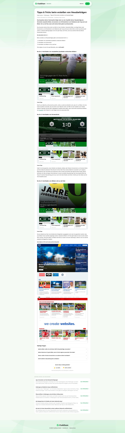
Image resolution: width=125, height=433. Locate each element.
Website (82, 3)
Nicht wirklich (67, 367)
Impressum (65, 428)
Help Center (40, 15)
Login (87, 3)
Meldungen (46, 15)
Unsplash (41, 110)
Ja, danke (57, 367)
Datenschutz (72, 428)
